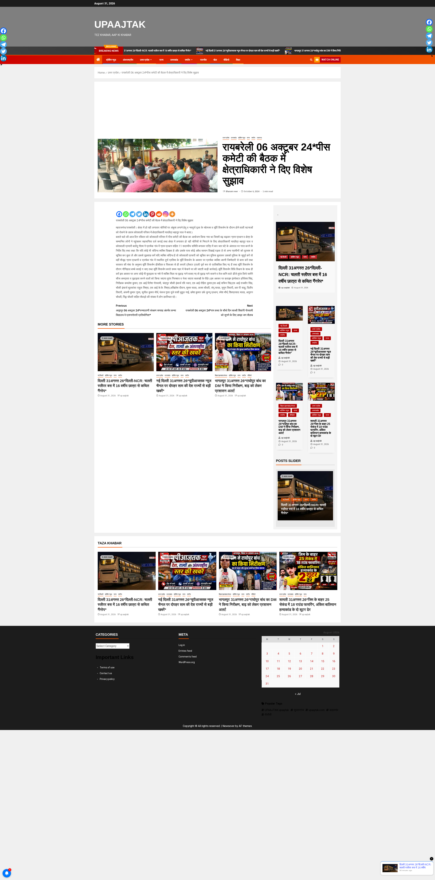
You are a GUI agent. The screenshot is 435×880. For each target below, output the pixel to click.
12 (289, 661)
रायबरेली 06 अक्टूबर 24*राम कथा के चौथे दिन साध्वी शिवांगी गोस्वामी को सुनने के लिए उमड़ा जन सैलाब (219, 310)
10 (267, 661)
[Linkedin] (146, 211)
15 (322, 661)
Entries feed (185, 650)
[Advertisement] (217, 110)
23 (333, 668)
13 (300, 661)
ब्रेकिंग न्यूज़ (111, 59)
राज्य (161, 59)
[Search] (311, 60)
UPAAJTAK (120, 24)
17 (267, 668)
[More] (172, 211)
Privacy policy (107, 679)
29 (322, 676)
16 (333, 661)
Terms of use (107, 667)
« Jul (298, 694)
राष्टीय (187, 59)
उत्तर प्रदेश (144, 59)
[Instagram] (166, 211)
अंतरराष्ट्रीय (128, 59)
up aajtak (124, 395)
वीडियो (226, 59)
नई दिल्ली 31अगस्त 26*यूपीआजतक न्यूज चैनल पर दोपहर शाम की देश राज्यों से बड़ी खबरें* (203, 50)
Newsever (228, 726)
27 (300, 676)
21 (311, 668)
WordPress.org (187, 662)
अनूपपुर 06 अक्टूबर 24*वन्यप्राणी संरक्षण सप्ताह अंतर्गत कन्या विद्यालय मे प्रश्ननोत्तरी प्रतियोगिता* (146, 310)
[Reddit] (159, 211)
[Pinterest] (152, 211)
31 (267, 683)
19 (289, 668)
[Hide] (1, 64)
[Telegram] (132, 211)
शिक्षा (238, 59)
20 (300, 668)
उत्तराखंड (174, 59)
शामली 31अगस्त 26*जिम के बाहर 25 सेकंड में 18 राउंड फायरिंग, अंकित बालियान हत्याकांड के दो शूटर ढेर (307, 604)
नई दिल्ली (100, 375)
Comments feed (188, 656)
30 (333, 676)
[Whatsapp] (126, 211)
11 (278, 661)
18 (278, 668)
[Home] (98, 59)
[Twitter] (139, 211)
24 (267, 676)
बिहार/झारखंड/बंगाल (221, 375)
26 (289, 676)
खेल (215, 59)
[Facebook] (119, 211)
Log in (182, 645)
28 (311, 676)
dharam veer (232, 191)
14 (311, 661)
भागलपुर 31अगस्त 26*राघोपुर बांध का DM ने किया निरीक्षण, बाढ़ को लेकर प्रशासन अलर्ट (291, 50)
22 (322, 668)
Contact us (106, 673)
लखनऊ (259, 138)
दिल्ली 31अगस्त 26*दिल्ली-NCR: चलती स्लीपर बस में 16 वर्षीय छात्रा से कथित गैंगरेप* (125, 386)
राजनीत (203, 59)
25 (278, 676)
